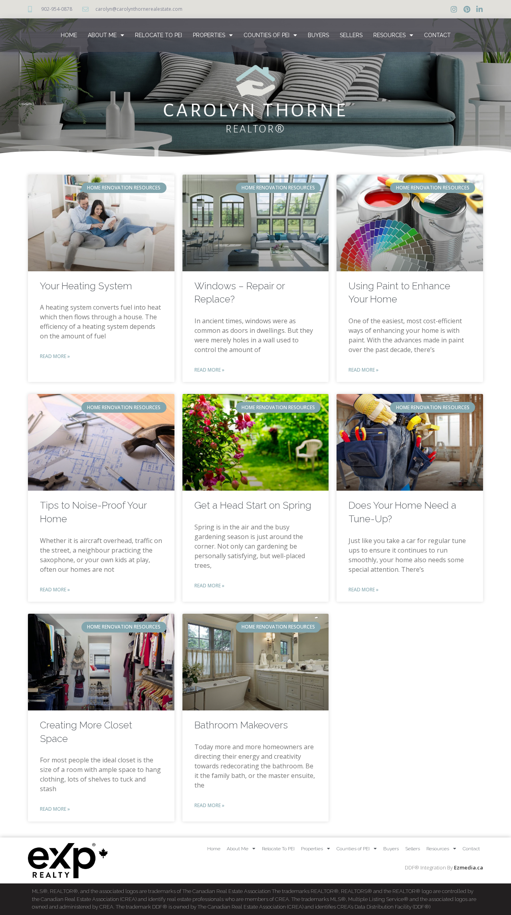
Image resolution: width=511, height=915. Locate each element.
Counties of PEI (266, 35)
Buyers (318, 35)
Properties (209, 35)
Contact (437, 35)
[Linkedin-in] (479, 9)
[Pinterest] (466, 9)
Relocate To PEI (158, 35)
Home (69, 35)
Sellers (351, 35)
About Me (102, 35)
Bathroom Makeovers (241, 725)
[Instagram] (454, 9)
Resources (389, 35)
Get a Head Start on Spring (252, 505)
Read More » (55, 356)
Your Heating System (86, 286)
